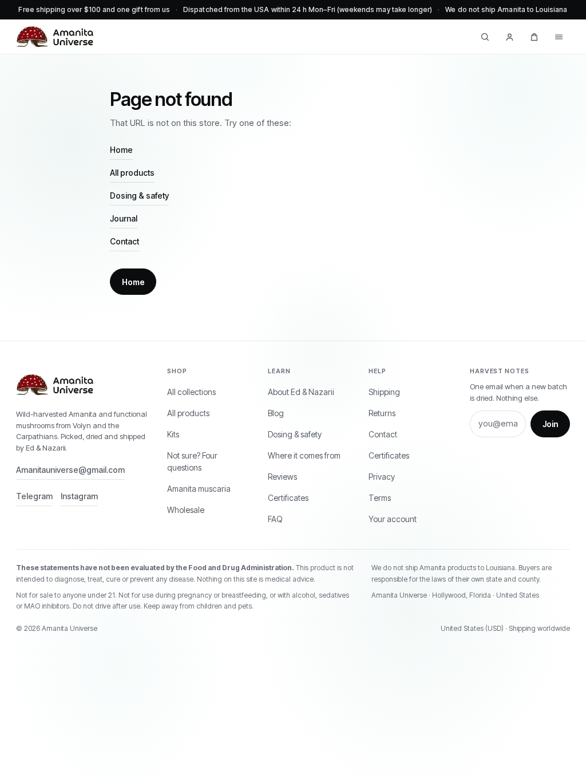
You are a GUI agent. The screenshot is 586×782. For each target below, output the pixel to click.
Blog (276, 413)
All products (132, 172)
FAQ (275, 519)
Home (121, 150)
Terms (380, 498)
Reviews (282, 476)
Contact (124, 241)
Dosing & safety (139, 195)
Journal (123, 218)
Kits (173, 434)
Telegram (34, 496)
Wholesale (185, 510)
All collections (191, 392)
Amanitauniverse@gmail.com (70, 470)
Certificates (288, 498)
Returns (382, 413)
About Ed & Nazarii (301, 392)
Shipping (384, 392)
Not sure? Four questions (192, 461)
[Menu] (559, 37)
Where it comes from (304, 455)
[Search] (485, 37)
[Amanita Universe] (54, 36)
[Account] (509, 37)
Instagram (79, 496)
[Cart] (534, 37)
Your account (393, 519)
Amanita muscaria (199, 488)
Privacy (382, 476)
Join (550, 424)
